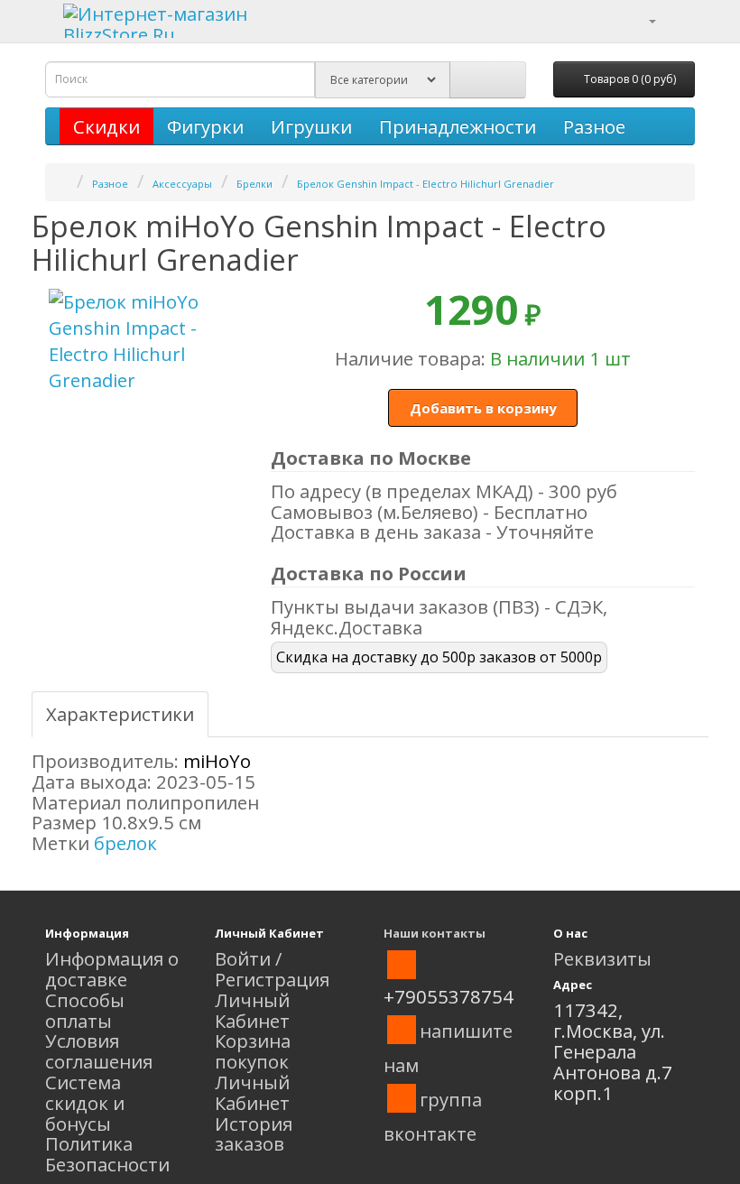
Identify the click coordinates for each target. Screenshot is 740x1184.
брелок (125, 843)
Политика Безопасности (107, 1154)
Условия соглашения (99, 1051)
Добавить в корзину (483, 408)
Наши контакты (435, 933)
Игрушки (311, 126)
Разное (594, 126)
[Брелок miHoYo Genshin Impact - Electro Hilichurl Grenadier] (144, 341)
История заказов (253, 1134)
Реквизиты (602, 958)
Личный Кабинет (252, 1010)
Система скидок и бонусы (85, 1102)
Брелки (254, 183)
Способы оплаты (85, 1010)
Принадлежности (457, 126)
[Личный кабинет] (641, 19)
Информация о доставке (112, 969)
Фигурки (205, 126)
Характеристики (120, 713)
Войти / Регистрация (272, 969)
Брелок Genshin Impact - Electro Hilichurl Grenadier (425, 183)
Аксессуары (182, 183)
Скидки (106, 126)
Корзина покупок (253, 1051)
